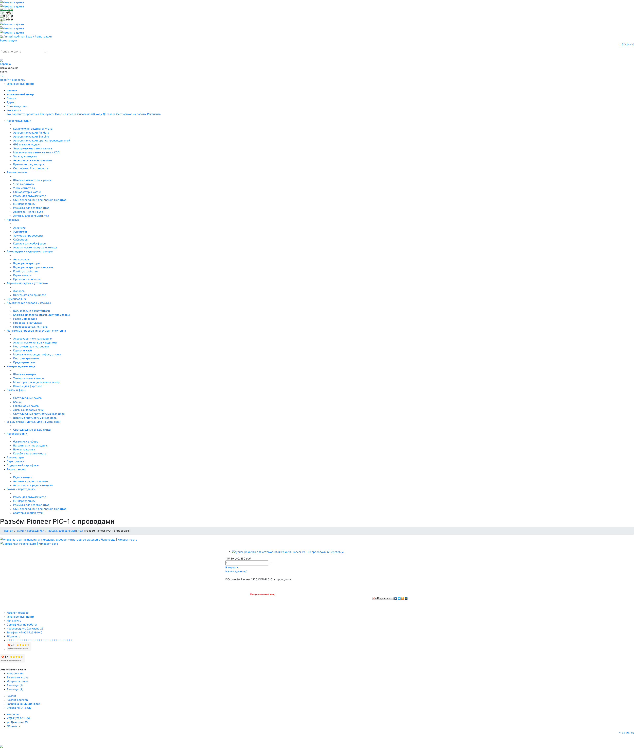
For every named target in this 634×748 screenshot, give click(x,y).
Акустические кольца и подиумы (35, 342)
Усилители (20, 231)
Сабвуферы (20, 239)
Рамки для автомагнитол (29, 196)
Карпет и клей (22, 350)
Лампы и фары (16, 390)
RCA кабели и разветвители (31, 310)
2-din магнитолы (24, 188)
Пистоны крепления (26, 358)
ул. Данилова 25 (17, 722)
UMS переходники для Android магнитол (39, 200)
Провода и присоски (27, 279)
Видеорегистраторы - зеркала (33, 267)
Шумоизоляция (17, 299)
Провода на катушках (27, 322)
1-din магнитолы (23, 184)
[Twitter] (399, 597)
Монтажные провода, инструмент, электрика (36, 330)
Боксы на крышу (24, 449)
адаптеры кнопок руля (28, 512)
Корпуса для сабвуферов (29, 243)
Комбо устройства (25, 271)
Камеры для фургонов (27, 386)
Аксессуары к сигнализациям (32, 160)
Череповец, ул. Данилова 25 (25, 628)
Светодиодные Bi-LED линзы (32, 429)
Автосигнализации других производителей (41, 140)
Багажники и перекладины (30, 445)
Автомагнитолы (17, 172)
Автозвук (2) (15, 689)
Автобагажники (17, 433)
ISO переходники (24, 203)
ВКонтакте (13, 636)
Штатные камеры (24, 374)
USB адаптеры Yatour (27, 192)
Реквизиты (154, 114)
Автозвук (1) (15, 685)
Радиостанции (16, 469)
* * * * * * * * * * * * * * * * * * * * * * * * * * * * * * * (39, 640)
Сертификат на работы (131, 114)
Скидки (12, 98)
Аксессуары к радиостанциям (33, 485)
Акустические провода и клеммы (29, 303)
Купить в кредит (65, 114)
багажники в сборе (25, 441)
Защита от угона (17, 677)
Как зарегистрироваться (23, 114)
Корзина (5, 64)
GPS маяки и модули (26, 144)
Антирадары (21, 259)
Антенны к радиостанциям (30, 481)
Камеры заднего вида (21, 366)
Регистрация (8, 40)
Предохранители (24, 362)
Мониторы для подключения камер (36, 382)
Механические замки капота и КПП (36, 152)
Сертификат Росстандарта (30, 168)
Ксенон (17, 402)
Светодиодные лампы (27, 398)
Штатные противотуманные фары (35, 417)
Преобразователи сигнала (30, 326)
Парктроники (15, 461)
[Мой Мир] (406, 597)
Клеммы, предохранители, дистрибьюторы (41, 314)
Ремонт (11, 695)
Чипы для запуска (25, 156)
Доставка (109, 114)
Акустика (19, 227)
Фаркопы (19, 291)
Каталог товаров (18, 612)
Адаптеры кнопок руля (28, 211)
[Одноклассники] (403, 597)
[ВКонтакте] (396, 597)
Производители (17, 106)
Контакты (13, 714)
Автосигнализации (19, 120)
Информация (15, 673)
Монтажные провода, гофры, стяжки (37, 354)
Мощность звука (18, 681)
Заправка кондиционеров (23, 703)
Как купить (14, 110)
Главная (8, 530)
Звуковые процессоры (28, 235)
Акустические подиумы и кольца (35, 247)
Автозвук (13, 219)
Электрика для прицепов (29, 295)
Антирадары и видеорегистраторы (30, 251)
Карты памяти (22, 275)
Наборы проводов (25, 318)
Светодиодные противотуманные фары (39, 413)
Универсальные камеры (28, 378)
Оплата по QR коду (89, 114)
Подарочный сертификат (23, 465)
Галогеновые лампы (26, 406)
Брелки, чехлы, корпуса (28, 164)
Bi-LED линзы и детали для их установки (33, 421)
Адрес (11, 102)
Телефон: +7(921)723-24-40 (24, 632)
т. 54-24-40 (626, 44)
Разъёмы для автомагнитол (31, 207)
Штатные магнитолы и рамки (32, 180)
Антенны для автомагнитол (31, 215)
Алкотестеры (15, 457)
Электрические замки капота (32, 148)
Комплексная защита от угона (33, 128)
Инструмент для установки (31, 346)
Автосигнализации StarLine (31, 136)
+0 (1, 75)
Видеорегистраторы (26, 263)
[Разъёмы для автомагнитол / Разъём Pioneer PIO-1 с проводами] (288, 551)
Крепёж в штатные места (29, 453)
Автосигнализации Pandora (31, 132)
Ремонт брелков (17, 699)
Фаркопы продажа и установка (27, 283)
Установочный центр (20, 83)
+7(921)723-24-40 (18, 718)
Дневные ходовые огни (28, 409)
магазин (12, 90)
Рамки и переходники (21, 489)
